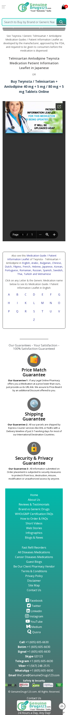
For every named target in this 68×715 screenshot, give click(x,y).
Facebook (36, 601)
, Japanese (47, 266)
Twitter (36, 606)
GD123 (34, 656)
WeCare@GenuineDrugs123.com (34, 675)
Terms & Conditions (34, 571)
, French (26, 266)
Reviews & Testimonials (34, 504)
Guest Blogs (34, 562)
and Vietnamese (41, 274)
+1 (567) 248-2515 (34, 666)
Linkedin (36, 611)
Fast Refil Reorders (34, 547)
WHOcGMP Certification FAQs (34, 514)
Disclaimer (34, 581)
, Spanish (46, 270)
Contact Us (34, 590)
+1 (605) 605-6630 (34, 642)
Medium (36, 627)
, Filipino (17, 266)
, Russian (36, 270)
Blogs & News (34, 537)
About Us (34, 500)
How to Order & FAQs (34, 519)
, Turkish (27, 274)
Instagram (36, 616)
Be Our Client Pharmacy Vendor (34, 566)
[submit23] (61, 22)
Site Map (34, 585)
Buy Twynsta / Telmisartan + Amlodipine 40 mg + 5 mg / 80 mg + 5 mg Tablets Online (34, 86)
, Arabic (34, 263)
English (26, 263)
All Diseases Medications (34, 552)
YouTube (36, 622)
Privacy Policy (34, 576)
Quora (36, 632)
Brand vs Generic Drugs (34, 509)
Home (34, 495)
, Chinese (56, 263)
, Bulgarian (45, 263)
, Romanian (25, 270)
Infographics (34, 533)
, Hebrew (36, 266)
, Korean (58, 266)
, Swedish (57, 270)
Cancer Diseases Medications (34, 557)
